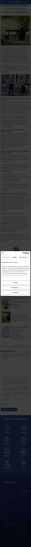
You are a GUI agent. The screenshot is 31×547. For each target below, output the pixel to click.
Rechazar (15, 292)
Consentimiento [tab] (6, 257)
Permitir (15, 282)
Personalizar (14, 287)
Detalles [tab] (14, 257)
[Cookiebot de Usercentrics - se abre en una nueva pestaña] (22, 253)
